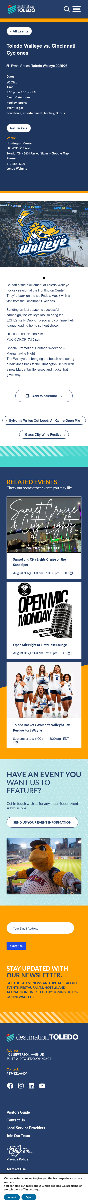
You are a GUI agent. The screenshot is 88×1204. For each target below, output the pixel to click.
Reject (29, 1197)
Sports (60, 113)
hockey (12, 102)
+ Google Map (59, 153)
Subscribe (16, 945)
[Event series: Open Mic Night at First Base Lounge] (69, 653)
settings (34, 1189)
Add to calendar (44, 395)
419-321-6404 (17, 1073)
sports (22, 102)
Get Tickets (18, 128)
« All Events (19, 31)
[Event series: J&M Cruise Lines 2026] (71, 573)
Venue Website (17, 168)
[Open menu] (76, 9)
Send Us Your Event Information (42, 822)
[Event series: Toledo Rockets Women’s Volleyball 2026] (16, 742)
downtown (14, 113)
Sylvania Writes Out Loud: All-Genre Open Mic (44, 420)
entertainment (32, 113)
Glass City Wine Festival (44, 434)
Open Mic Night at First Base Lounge (40, 645)
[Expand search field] (67, 9)
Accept (12, 1197)
